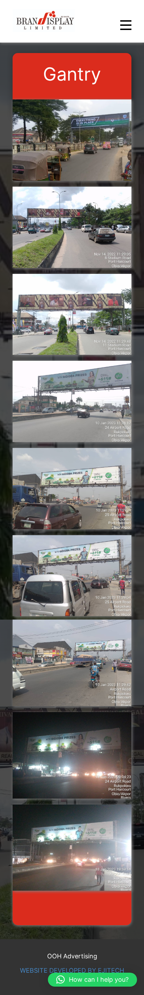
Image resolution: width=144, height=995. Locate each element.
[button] (92, 980)
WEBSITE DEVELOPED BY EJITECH (72, 970)
